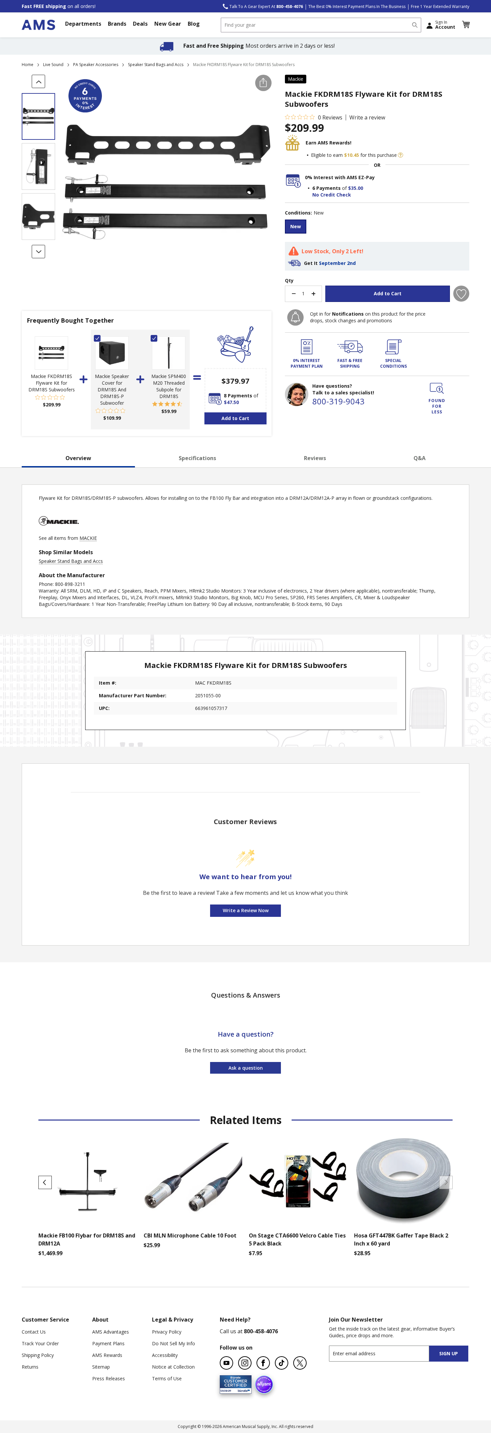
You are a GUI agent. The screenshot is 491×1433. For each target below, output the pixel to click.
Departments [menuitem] (83, 23)
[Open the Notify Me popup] (295, 317)
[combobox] (321, 25)
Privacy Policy (166, 1332)
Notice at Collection (173, 1367)
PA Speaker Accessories (95, 64)
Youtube (226, 1363)
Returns (30, 1367)
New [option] (295, 226)
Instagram (245, 1363)
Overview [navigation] (78, 458)
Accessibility (165, 1355)
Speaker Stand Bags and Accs (155, 64)
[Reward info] (400, 155)
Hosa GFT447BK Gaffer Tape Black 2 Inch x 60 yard (401, 1239)
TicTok (281, 1363)
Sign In (445, 24)
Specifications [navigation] (197, 458)
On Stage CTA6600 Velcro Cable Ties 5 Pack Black (297, 1239)
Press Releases (108, 1378)
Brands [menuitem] (117, 23)
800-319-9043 (338, 401)
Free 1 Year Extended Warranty (440, 6)
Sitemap (101, 1367)
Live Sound (53, 64)
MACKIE (88, 538)
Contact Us (34, 1332)
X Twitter (300, 1363)
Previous (45, 1182)
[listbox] (377, 227)
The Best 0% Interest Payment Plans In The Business (356, 6)
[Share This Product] (263, 83)
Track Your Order (40, 1343)
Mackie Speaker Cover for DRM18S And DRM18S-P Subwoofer (112, 389)
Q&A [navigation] (420, 458)
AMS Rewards (107, 1355)
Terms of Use (167, 1378)
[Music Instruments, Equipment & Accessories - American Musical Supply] (38, 24)
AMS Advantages (110, 1332)
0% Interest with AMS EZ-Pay (340, 177)
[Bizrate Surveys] (242, 1390)
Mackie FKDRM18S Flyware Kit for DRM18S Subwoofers (51, 383)
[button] (465, 24)
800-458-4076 (261, 1331)
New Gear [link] (167, 23)
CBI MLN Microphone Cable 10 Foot (190, 1235)
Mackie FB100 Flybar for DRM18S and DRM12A (86, 1239)
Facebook (263, 1363)
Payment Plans (108, 1343)
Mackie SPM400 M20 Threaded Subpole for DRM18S (168, 386)
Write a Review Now (246, 910)
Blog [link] (194, 23)
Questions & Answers (245, 995)
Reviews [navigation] (315, 458)
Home (27, 64)
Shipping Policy (38, 1355)
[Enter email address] (385, 1353)
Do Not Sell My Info (173, 1343)
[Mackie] (59, 531)
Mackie (295, 79)
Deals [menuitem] (140, 23)
